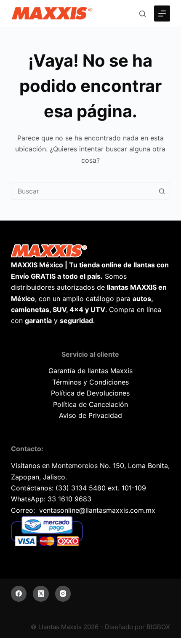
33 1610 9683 (69, 499)
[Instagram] (63, 594)
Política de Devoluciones (90, 393)
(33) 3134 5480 (81, 488)
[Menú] (162, 13)
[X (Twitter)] (41, 594)
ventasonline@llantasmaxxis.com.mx (97, 510)
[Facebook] (19, 594)
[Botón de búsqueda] (162, 191)
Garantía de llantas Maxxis (90, 370)
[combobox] (82, 191)
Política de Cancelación (90, 404)
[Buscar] (142, 14)
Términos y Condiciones (90, 382)
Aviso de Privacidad (90, 415)
